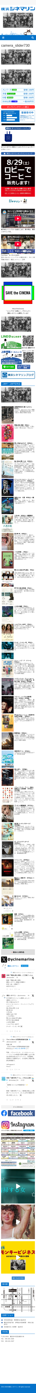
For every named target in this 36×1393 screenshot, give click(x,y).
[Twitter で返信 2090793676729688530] (7, 1100)
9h (28, 995)
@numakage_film (13, 1080)
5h (17, 977)
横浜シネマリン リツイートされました (23, 972)
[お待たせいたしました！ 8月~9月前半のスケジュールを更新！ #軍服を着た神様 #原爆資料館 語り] (18, 1150)
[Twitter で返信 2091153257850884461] (7, 989)
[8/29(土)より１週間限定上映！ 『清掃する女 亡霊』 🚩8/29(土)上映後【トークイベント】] (18, 1186)
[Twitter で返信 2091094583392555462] (7, 1031)
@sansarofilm (10, 977)
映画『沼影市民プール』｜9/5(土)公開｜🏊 (20, 1078)
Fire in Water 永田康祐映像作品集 (17, 1039)
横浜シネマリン (11, 995)
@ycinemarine (22, 995)
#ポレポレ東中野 (20, 1048)
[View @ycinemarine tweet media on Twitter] (21, 1026)
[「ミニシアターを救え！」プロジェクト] (18, 293)
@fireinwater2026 (11, 1042)
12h (20, 1042)
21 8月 (22, 1080)
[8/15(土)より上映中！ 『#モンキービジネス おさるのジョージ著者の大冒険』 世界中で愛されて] (18, 1257)
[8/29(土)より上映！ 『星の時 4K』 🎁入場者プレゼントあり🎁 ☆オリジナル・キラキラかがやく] (18, 1222)
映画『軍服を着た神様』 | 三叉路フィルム (20, 975)
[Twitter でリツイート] (11, 972)
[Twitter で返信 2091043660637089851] (7, 1069)
